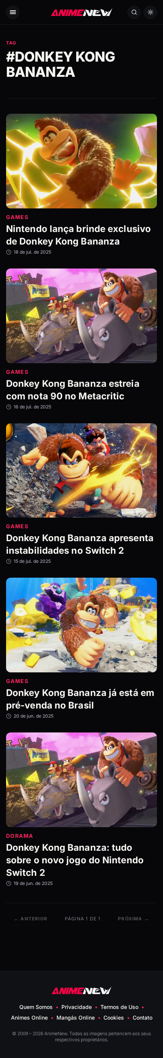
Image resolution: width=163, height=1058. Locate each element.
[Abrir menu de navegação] (12, 12)
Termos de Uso (119, 1007)
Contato (142, 1017)
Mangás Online (75, 1017)
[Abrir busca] (134, 12)
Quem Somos (36, 1007)
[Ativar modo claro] (150, 12)
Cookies (113, 1017)
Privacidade (76, 1007)
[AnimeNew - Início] (81, 12)
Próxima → (133, 918)
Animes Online (29, 1017)
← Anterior (30, 918)
